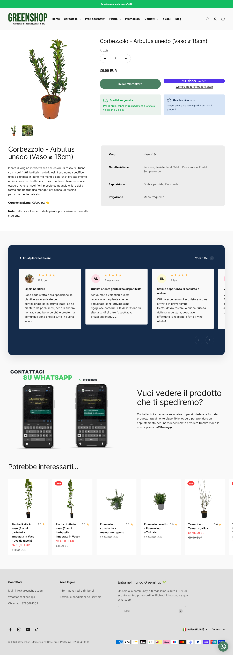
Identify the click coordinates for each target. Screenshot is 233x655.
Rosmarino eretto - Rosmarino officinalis (156, 528)
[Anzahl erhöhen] (126, 58)
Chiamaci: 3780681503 (23, 603)
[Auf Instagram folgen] (19, 629)
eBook (167, 19)
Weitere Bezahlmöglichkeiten (194, 87)
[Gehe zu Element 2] (27, 131)
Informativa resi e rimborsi (77, 590)
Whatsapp (124, 599)
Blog (178, 19)
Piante (113, 19)
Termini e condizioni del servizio (80, 597)
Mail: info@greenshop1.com (25, 590)
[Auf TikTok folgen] (36, 629)
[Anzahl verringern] (105, 58)
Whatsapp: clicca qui (21, 597)
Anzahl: (104, 50)
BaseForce (53, 642)
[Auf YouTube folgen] (28, 629)
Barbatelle (71, 19)
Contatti (149, 19)
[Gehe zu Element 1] (13, 131)
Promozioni (132, 19)
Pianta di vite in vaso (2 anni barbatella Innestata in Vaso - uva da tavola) (23, 532)
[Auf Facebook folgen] (10, 629)
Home (56, 19)
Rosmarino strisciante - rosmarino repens (112, 528)
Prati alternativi (95, 19)
